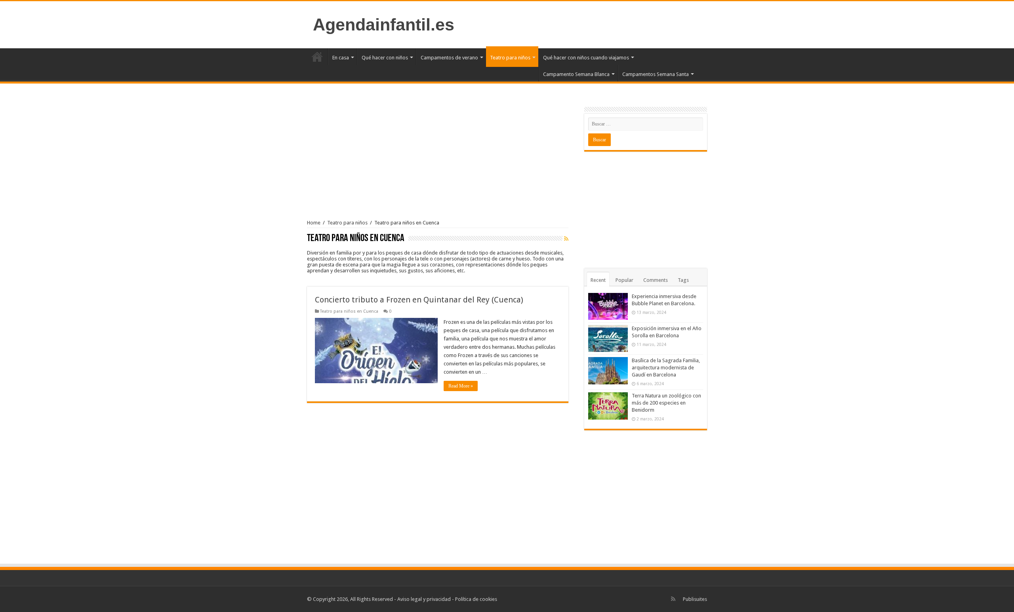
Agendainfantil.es (383, 24)
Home (313, 223)
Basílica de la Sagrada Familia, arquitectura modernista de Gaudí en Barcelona (666, 367)
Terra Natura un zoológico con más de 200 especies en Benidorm (666, 403)
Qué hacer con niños (385, 58)
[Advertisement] (437, 158)
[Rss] (673, 599)
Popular (624, 280)
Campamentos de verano (449, 58)
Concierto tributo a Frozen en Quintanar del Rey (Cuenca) (419, 299)
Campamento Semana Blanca (576, 74)
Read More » (460, 386)
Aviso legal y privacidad (424, 599)
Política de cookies (476, 599)
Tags (683, 280)
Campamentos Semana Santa (655, 74)
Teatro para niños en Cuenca (349, 311)
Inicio (317, 56)
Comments (655, 280)
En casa (340, 58)
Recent (598, 280)
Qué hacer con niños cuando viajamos (586, 58)
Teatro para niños (510, 58)
